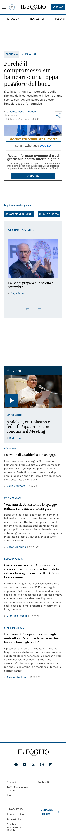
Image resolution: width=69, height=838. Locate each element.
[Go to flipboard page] (50, 762)
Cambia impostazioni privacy (14, 825)
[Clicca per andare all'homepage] (33, 750)
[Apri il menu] (3, 7)
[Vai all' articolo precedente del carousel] (27, 306)
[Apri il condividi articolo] (58, 115)
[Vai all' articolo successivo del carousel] (39, 306)
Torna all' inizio (46, 809)
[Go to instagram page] (42, 762)
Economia (12, 54)
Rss (9, 793)
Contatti (11, 780)
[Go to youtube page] (24, 762)
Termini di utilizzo (17, 812)
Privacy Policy (15, 807)
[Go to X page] (33, 762)
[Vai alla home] (33, 7)
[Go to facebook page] (16, 762)
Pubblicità (43, 780)
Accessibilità (14, 817)
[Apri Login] (12, 7)
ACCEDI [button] (46, 145)
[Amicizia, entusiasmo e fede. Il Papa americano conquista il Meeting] (33, 389)
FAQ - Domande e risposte (17, 787)
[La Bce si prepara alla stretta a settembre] (33, 258)
